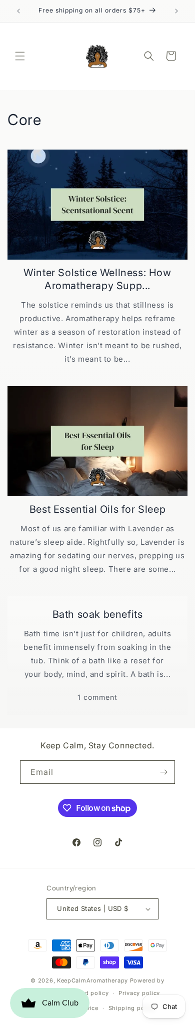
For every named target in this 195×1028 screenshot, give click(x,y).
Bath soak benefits (97, 614)
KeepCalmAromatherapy (92, 980)
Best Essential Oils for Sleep (98, 509)
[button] (20, 56)
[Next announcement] (177, 11)
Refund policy (88, 992)
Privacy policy (139, 992)
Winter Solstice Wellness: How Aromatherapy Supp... (97, 279)
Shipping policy (132, 1007)
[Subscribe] (163, 772)
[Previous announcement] (19, 11)
